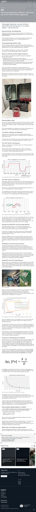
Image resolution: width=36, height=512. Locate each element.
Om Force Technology (22, 473)
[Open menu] (33, 1)
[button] (27, 505)
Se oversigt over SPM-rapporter (8, 440)
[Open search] (31, 1)
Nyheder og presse (21, 472)
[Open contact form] (33, 509)
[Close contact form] (33, 506)
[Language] (28, 1)
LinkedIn (19, 482)
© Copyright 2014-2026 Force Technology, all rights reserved (9, 508)
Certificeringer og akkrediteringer (24, 475)
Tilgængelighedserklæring (4, 505)
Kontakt (19, 481)
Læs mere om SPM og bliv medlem (8, 439)
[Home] (4, 2)
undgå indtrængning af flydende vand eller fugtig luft (12, 34)
